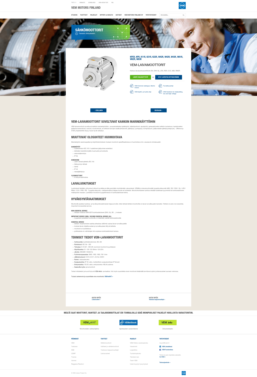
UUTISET (119, 15)
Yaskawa (74, 346)
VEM (72, 343)
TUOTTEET (84, 15)
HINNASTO (82, 2)
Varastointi (133, 346)
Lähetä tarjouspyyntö (140, 77)
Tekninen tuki (134, 357)
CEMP (73, 353)
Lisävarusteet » (96, 299)
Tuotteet (104, 339)
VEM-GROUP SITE (103, 2)
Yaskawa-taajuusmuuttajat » (157, 299)
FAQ (112, 2)
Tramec (73, 357)
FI (74, 2)
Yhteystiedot (164, 339)
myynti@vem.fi (164, 343)
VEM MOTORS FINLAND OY (133, 15)
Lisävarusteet (105, 353)
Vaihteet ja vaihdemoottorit (110, 346)
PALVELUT (93, 15)
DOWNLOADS (91, 2)
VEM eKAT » (109, 276)
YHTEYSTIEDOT (151, 15)
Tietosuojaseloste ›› (164, 362)
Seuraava (158, 110)
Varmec (73, 360)
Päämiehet (75, 339)
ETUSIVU (74, 15)
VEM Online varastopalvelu (139, 343)
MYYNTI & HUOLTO (106, 15)
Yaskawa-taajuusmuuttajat (110, 350)
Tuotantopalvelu (135, 353)
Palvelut (133, 339)
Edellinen (99, 110)
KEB (72, 350)
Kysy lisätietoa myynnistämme (168, 77)
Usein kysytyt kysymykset (139, 364)
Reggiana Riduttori (77, 364)
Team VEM (133, 360)
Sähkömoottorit (106, 343)
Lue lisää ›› (162, 357)
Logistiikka (133, 350)
